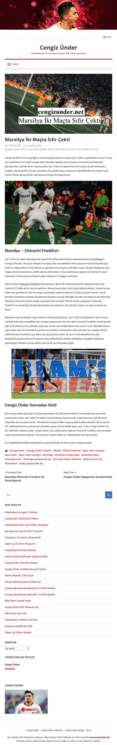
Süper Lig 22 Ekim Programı (20, 543)
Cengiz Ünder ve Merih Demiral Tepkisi (25, 569)
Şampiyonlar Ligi (93, 459)
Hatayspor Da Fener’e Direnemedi (23, 537)
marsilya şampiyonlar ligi (38, 459)
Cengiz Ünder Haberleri (52, 730)
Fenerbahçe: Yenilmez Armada (21, 619)
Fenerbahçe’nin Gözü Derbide (20, 550)
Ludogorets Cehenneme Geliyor (22, 518)
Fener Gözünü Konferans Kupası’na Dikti (26, 556)
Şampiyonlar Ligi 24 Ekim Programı (24, 531)
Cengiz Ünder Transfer (40, 450)
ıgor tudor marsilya (30, 454)
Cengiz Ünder (58, 47)
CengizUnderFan (34, 145)
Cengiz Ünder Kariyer (74, 730)
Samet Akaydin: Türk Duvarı (19, 575)
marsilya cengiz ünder (68, 454)
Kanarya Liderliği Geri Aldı (18, 626)
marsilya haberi (91, 454)
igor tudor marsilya (94, 450)
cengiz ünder (19, 149)
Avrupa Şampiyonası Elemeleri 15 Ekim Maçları (30, 588)
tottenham (12, 463)
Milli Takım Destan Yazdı (18, 600)
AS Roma (10, 668)
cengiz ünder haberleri (36, 149)
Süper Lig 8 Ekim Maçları (18, 632)
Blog (10, 149)
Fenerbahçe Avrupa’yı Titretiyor (21, 512)
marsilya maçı (13, 459)
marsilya (48, 454)
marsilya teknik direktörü (68, 459)
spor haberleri (83, 149)
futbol (51, 149)
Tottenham (96, 259)
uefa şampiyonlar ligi (32, 463)
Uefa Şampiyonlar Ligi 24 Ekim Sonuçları (26, 524)
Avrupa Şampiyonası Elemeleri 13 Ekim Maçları (30, 594)
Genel (73, 149)
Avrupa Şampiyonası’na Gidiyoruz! (23, 581)
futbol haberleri (62, 149)
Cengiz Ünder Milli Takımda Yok (22, 607)
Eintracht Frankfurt (30, 284)
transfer (94, 149)
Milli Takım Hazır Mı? (16, 613)
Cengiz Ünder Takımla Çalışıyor (21, 562)
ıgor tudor (11, 454)
